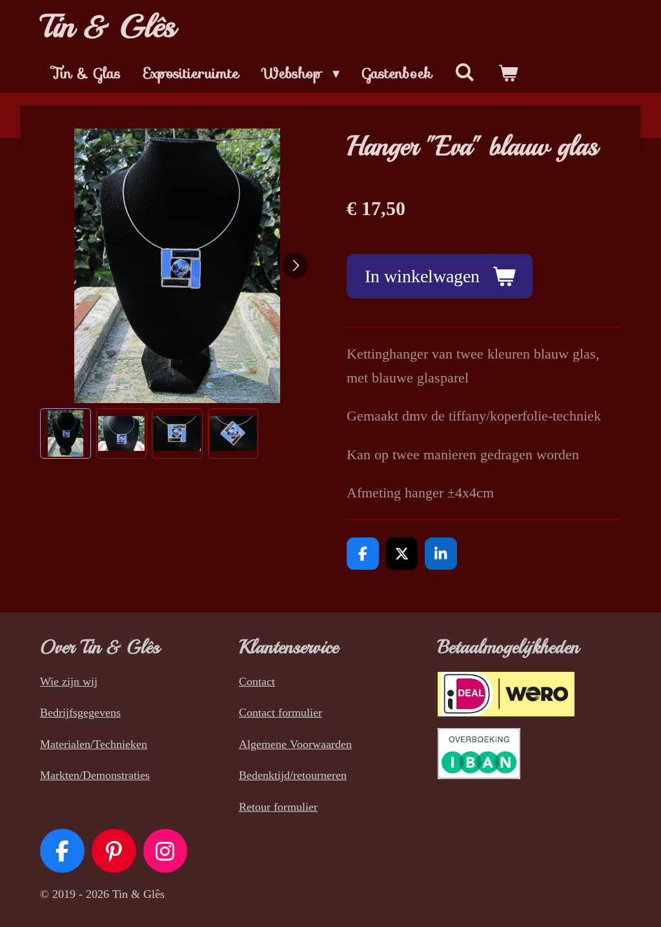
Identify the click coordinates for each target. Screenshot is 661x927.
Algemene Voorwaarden (295, 744)
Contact (257, 681)
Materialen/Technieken (93, 744)
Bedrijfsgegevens (80, 712)
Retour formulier (278, 806)
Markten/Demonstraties (95, 775)
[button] (65, 433)
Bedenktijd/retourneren (293, 775)
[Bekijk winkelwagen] (508, 73)
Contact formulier (280, 712)
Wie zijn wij (68, 681)
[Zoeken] (465, 72)
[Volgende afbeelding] (295, 265)
